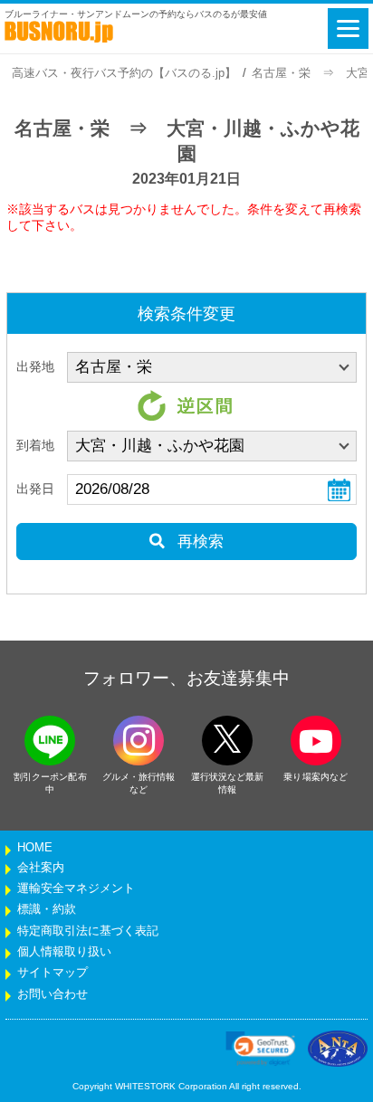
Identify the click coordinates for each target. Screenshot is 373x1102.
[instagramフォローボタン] (138, 740)
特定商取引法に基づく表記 (87, 931)
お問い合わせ (52, 994)
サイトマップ (52, 972)
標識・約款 (46, 909)
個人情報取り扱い (64, 951)
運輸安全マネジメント (76, 888)
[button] (261, 1049)
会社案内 (40, 867)
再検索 (198, 541)
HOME (35, 847)
